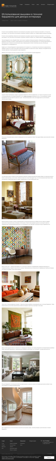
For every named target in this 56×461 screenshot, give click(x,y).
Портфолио (27, 4)
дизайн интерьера (27, 96)
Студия (21, 4)
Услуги (33, 4)
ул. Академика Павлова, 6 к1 (48, 442)
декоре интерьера (47, 37)
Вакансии (3, 446)
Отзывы (3, 445)
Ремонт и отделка (13, 449)
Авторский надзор (13, 448)
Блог (3, 448)
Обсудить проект (50, 4)
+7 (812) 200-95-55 (46, 443)
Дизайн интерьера (13, 443)
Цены (38, 4)
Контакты (43, 4)
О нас (3, 443)
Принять (49, 457)
